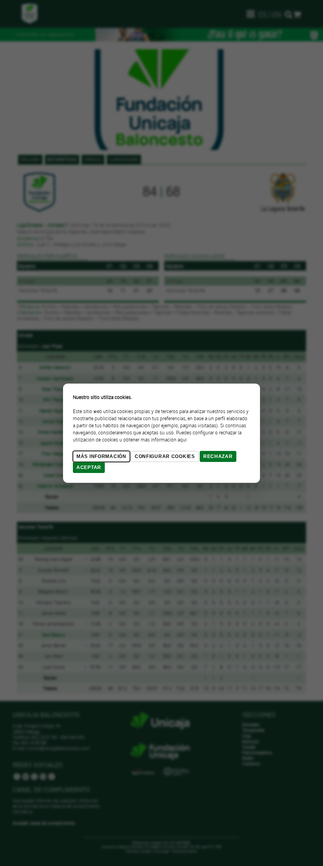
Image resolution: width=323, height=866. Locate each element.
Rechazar (218, 456)
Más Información (101, 456)
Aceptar (88, 467)
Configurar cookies (165, 456)
